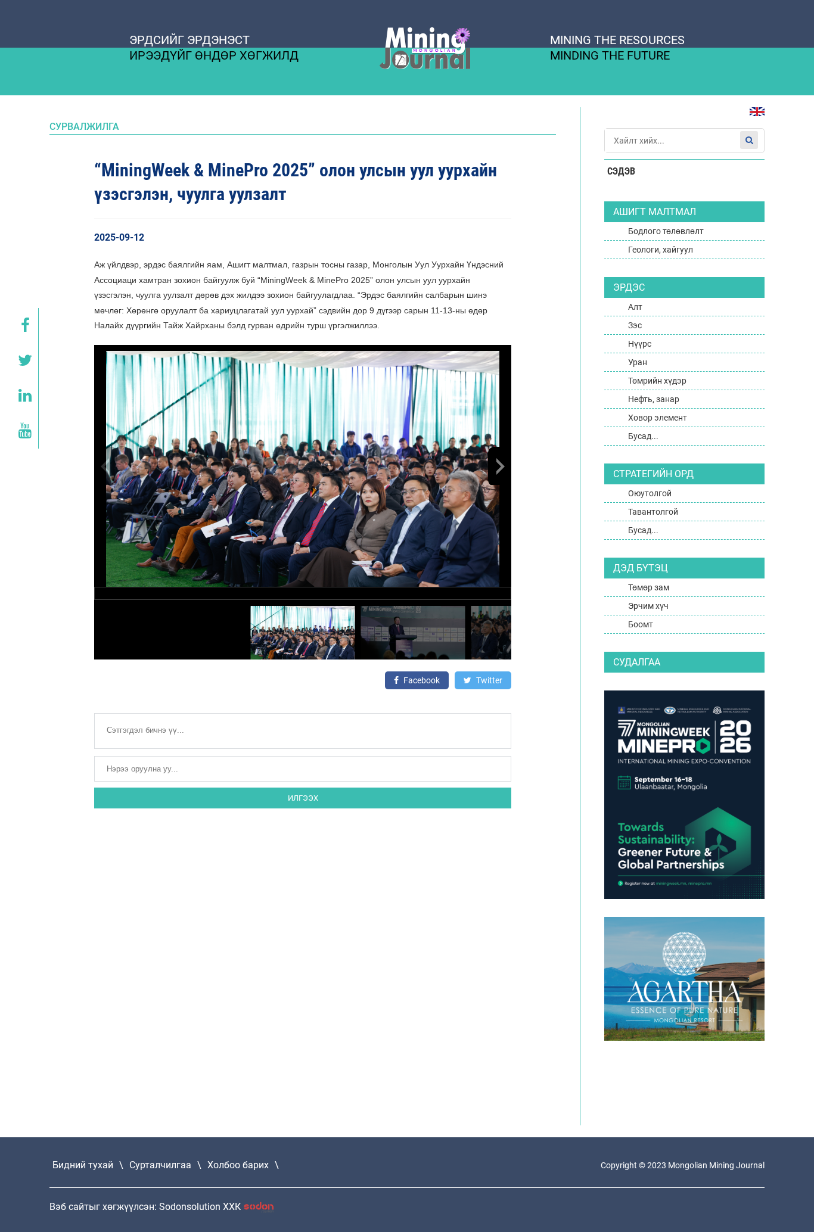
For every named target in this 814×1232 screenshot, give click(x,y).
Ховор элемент (657, 417)
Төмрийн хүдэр (657, 380)
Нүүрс (639, 344)
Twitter (488, 680)
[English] (753, 117)
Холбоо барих (238, 1165)
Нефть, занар (653, 399)
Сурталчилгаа (160, 1165)
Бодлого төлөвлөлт (666, 231)
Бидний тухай (82, 1165)
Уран (637, 362)
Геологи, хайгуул (660, 249)
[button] (499, 466)
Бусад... (643, 436)
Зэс (635, 325)
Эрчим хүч (648, 606)
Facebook (421, 680)
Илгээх (303, 798)
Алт (635, 307)
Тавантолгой (653, 512)
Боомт (640, 624)
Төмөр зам (648, 587)
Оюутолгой (650, 493)
